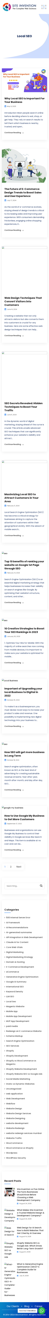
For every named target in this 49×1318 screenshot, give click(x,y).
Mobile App (12, 1011)
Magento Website (15, 1006)
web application (14, 1093)
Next (18, 866)
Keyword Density (14, 991)
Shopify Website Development (21, 1069)
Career (38, 1306)
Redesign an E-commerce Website (23, 1031)
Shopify (10, 1050)
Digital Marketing (14, 952)
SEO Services (12, 1045)
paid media (12, 1026)
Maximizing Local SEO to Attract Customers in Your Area (21, 498)
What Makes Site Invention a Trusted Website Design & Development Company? (30, 1213)
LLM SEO (10, 996)
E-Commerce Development (20, 966)
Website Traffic (14, 1138)
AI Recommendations (17, 927)
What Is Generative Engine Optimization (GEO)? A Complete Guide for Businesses (30, 1268)
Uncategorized (13, 1088)
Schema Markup (14, 1036)
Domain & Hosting (15, 962)
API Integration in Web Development (24, 937)
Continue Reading (12, 132)
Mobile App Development (19, 1016)
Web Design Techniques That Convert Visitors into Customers (23, 301)
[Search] (40, 886)
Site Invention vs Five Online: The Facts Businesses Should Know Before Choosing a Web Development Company (30, 1195)
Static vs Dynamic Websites (20, 1083)
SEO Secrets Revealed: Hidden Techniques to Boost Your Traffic (23, 407)
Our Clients (13, 1306)
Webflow (10, 1103)
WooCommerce (14, 1143)
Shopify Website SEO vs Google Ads (24, 1073)
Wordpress (11, 1152)
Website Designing (15, 1118)
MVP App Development (17, 1021)
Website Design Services (18, 1113)
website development (17, 1123)
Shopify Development (17, 1055)
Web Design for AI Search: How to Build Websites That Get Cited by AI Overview (30, 1230)
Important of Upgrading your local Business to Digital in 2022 (23, 692)
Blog (26, 1306)
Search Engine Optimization (20, 1040)
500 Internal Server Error (18, 917)
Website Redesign (15, 1128)
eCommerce (12, 971)
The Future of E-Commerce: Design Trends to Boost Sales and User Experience (22, 192)
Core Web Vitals (14, 947)
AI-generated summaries (19, 932)
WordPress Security (16, 1157)
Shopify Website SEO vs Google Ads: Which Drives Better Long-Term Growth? (30, 1246)
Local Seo (11, 1001)
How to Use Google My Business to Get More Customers (24, 817)
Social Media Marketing (18, 1079)
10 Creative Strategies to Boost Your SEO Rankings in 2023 (24, 630)
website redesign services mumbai (24, 1133)
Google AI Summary (16, 981)
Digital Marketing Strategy (19, 957)
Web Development (15, 1098)
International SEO (15, 986)
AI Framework (13, 922)
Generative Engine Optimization (22, 976)
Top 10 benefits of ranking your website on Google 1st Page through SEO (24, 565)
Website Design (14, 1108)
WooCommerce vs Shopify (19, 1148)
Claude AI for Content (17, 942)
